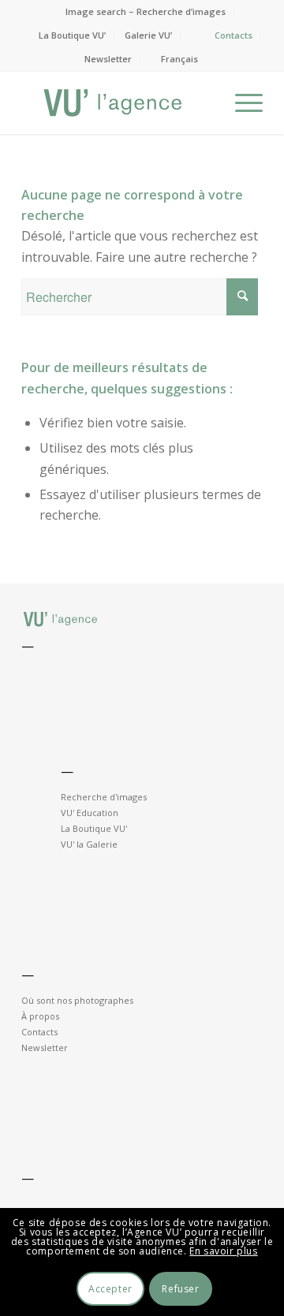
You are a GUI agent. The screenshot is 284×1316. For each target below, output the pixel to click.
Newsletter (108, 59)
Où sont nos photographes (77, 1000)
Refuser (180, 1288)
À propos (40, 1016)
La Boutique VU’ (72, 35)
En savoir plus (223, 1251)
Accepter (110, 1288)
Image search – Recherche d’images (145, 11)
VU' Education (89, 812)
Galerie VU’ (148, 35)
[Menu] (241, 102)
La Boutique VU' (94, 828)
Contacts (233, 35)
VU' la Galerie (89, 844)
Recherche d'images (104, 797)
